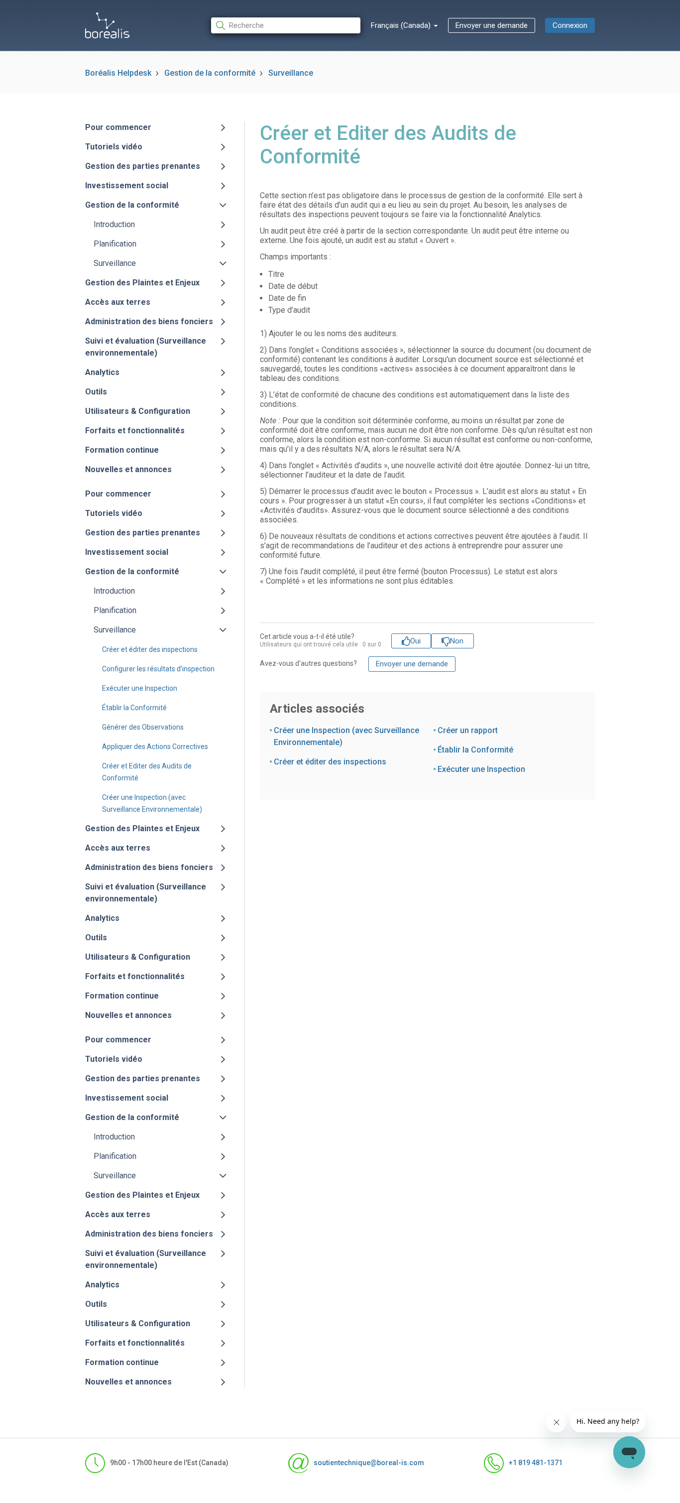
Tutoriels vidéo (113, 146)
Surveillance (290, 73)
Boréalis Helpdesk (118, 73)
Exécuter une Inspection (139, 688)
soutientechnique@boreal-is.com (369, 1463)
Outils (96, 391)
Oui (415, 640)
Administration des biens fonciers (149, 321)
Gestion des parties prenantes (142, 166)
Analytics (102, 372)
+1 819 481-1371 (536, 1463)
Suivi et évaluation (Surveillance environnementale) (145, 347)
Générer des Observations (143, 727)
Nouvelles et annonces (128, 469)
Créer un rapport (468, 730)
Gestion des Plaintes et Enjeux (142, 282)
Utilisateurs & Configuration (137, 411)
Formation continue (122, 450)
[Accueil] (107, 25)
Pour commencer (118, 127)
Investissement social (126, 185)
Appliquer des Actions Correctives (155, 747)
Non (456, 640)
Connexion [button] (570, 25)
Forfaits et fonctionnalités (135, 430)
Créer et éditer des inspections (150, 649)
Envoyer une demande (491, 25)
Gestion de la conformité (209, 73)
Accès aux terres (117, 302)
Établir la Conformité (134, 708)
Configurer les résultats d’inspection (158, 669)
